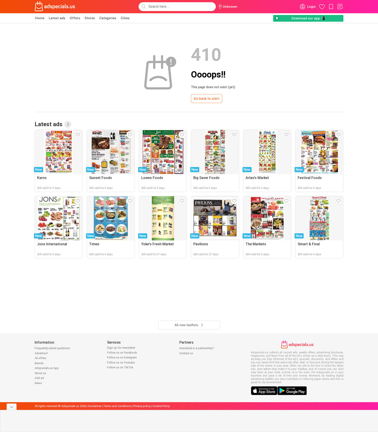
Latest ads (57, 18)
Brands (39, 363)
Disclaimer (94, 406)
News (38, 383)
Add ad (39, 378)
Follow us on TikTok (120, 367)
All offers (40, 358)
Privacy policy (141, 406)
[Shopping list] (340, 6)
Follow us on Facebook (122, 352)
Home (39, 18)
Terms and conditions (117, 406)
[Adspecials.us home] (55, 6)
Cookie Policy (161, 406)
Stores (90, 18)
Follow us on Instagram (122, 357)
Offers (75, 18)
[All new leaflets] (67, 124)
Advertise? (41, 353)
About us (40, 373)
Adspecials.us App (47, 368)
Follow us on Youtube (121, 362)
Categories (107, 18)
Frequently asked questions (52, 348)
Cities (125, 18)
